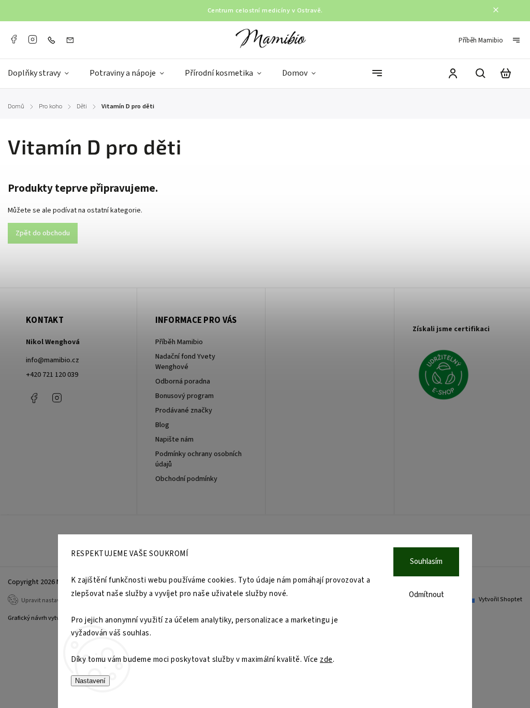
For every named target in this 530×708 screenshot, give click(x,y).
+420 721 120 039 (52, 375)
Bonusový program (184, 396)
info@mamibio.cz (52, 360)
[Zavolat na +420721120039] (54, 40)
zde (326, 659)
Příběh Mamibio (481, 40)
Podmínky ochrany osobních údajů (198, 459)
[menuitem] (43, 73)
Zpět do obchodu (43, 233)
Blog (162, 425)
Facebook (13, 39)
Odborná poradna (182, 381)
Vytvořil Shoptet (500, 599)
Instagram (32, 39)
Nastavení (90, 681)
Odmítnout (426, 594)
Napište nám (174, 439)
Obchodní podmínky (186, 479)
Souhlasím (426, 561)
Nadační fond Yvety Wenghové (185, 361)
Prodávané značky (183, 410)
